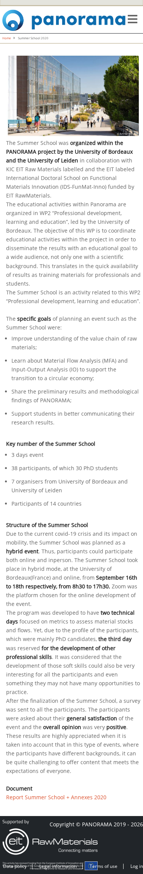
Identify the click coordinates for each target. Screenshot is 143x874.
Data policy (15, 866)
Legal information (58, 866)
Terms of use (103, 866)
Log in (136, 866)
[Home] (64, 18)
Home (6, 38)
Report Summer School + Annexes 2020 (56, 797)
